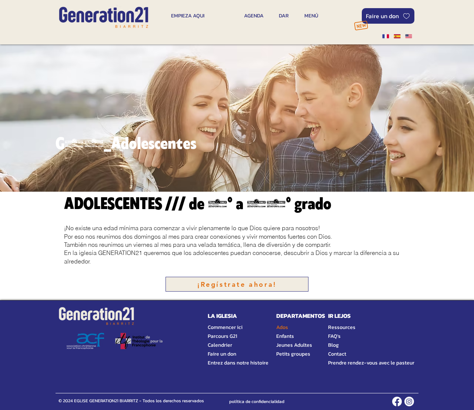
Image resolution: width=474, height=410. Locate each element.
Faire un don (222, 354)
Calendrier (220, 345)
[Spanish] (397, 36)
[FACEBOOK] (397, 401)
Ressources (342, 327)
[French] (385, 36)
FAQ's (334, 336)
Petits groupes (293, 354)
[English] (408, 36)
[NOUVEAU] (361, 25)
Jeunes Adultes (294, 345)
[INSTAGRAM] (409, 401)
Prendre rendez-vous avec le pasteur (363, 363)
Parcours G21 (222, 336)
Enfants (285, 336)
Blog (333, 345)
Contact (337, 354)
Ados (282, 327)
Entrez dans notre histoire (229, 363)
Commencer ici (225, 327)
